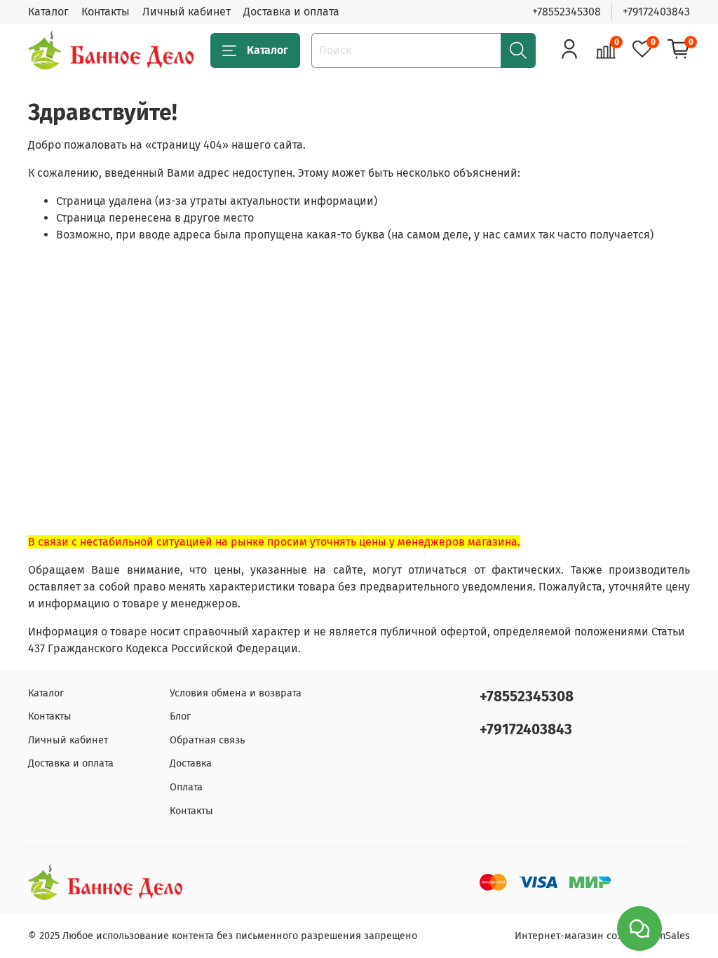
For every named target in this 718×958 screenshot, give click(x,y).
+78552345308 (566, 11)
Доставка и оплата (291, 11)
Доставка (191, 763)
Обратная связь (207, 740)
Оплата (186, 787)
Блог (180, 716)
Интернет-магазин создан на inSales (602, 936)
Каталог (48, 11)
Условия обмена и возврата (236, 693)
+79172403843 (656, 11)
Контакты (105, 11)
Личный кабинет (186, 11)
